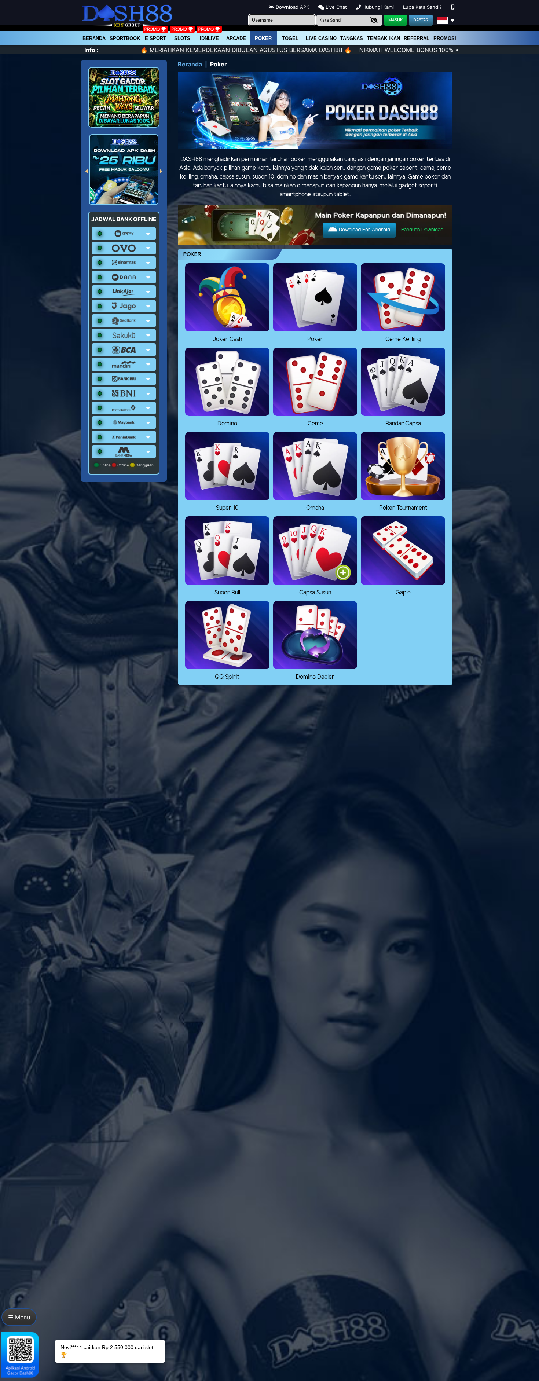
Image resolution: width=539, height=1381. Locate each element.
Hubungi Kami (378, 7)
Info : (91, 50)
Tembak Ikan (383, 38)
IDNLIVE (209, 38)
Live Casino (321, 38)
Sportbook (125, 38)
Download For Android (363, 230)
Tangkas (351, 38)
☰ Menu (19, 1317)
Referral (416, 38)
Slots (182, 38)
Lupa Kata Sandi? (423, 7)
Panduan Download (422, 230)
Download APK (292, 7)
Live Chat (335, 7)
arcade (236, 38)
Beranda (94, 38)
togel (290, 38)
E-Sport (155, 38)
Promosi (444, 38)
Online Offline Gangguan (126, 465)
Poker (263, 38)
